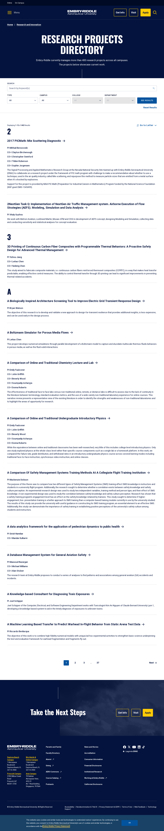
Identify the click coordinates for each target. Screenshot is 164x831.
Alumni (48, 759)
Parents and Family (53, 747)
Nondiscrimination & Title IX (86, 807)
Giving (48, 766)
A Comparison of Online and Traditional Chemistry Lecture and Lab (50, 362)
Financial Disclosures (93, 766)
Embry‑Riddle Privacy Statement (56, 826)
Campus (43, 95)
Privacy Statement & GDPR (109, 807)
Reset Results (150, 107)
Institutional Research (93, 772)
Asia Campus (31, 774)
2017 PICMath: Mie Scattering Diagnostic (34, 140)
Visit (133, 12)
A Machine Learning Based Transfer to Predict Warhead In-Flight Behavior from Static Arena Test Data (73, 624)
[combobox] (22, 100)
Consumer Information (93, 759)
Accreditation (89, 753)
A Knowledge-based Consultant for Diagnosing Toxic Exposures (48, 594)
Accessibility (69, 807)
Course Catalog (52, 778)
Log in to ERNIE (132, 751)
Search (10, 83)
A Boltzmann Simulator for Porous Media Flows (38, 332)
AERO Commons (52, 772)
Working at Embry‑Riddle (94, 778)
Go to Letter (146, 125)
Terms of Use (127, 807)
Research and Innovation (29, 24)
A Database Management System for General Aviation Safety (46, 555)
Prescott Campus (14, 774)
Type (9, 95)
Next (151, 663)
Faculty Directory (53, 753)
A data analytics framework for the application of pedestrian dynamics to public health (63, 526)
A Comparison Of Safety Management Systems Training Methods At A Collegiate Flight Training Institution (76, 472)
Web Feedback (139, 807)
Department (111, 95)
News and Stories (91, 747)
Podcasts (50, 784)
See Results (147, 100)
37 (98, 663)
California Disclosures (93, 784)
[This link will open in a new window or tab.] (124, 747)
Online (9, 3)
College (76, 95)
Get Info (120, 12)
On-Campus (19, 3)
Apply (148, 712)
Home (10, 24)
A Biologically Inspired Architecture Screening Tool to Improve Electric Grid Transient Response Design (74, 301)
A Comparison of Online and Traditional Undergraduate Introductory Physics (56, 418)
